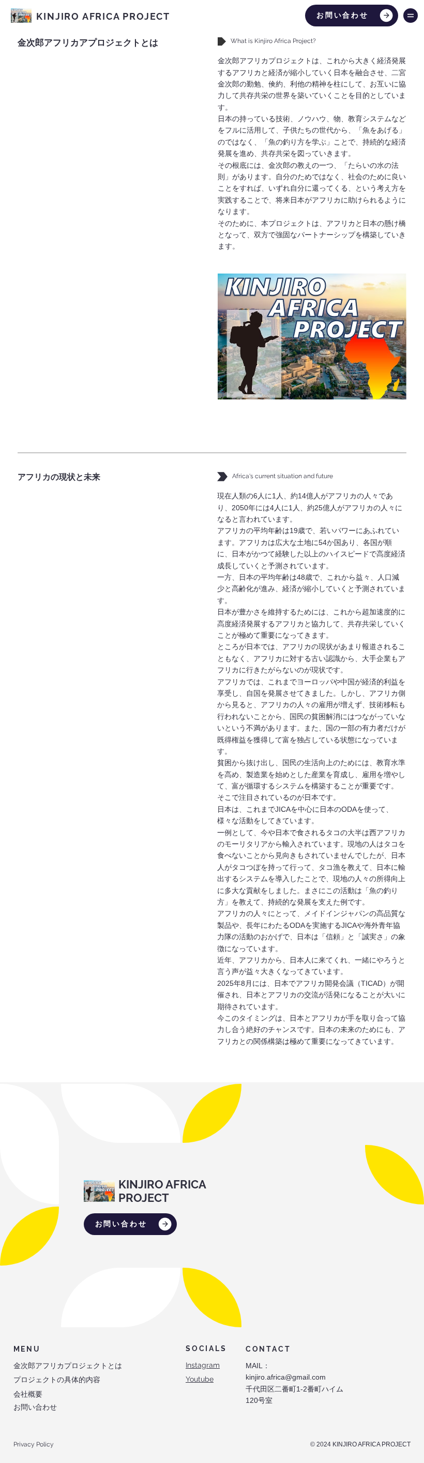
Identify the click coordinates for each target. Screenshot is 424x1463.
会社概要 (27, 1394)
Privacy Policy (33, 1444)
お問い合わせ (35, 1407)
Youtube (200, 1379)
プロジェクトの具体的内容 (56, 1379)
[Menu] (410, 15)
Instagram (203, 1365)
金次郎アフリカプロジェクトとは (67, 1365)
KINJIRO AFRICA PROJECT (104, 16)
